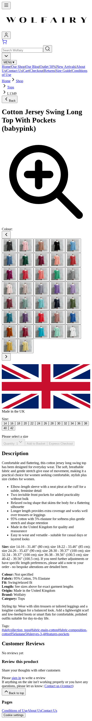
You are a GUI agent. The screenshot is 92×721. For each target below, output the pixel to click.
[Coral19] (41, 274)
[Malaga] (10, 303)
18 (18, 423)
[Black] (57, 246)
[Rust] (10, 332)
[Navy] (57, 303)
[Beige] (41, 246)
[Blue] (73, 246)
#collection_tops (18, 630)
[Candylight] (57, 260)
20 (25, 423)
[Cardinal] (73, 260)
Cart (26, 71)
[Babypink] (25, 246)
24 (38, 423)
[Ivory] (10, 289)
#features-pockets (57, 634)
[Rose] (57, 317)
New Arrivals (65, 67)
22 (31, 423)
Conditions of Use (14, 710)
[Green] (57, 274)
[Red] (41, 317)
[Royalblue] (73, 317)
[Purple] (25, 317)
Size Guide (63, 71)
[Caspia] (10, 274)
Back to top (16, 693)
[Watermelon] (57, 332)
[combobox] (6, 56)
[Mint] (41, 303)
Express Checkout (61, 443)
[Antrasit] (10, 246)
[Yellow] (10, 346)
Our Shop (18, 67)
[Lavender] (41, 289)
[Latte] (25, 289)
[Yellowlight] (25, 346)
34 (72, 423)
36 (78, 423)
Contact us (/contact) (58, 686)
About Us (34, 710)
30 (58, 423)
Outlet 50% (48, 67)
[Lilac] (73, 289)
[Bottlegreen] (25, 260)
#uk (4, 630)
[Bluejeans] (10, 260)
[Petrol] (10, 317)
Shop (19, 81)
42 (11, 428)
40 (5, 428)
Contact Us (14, 71)
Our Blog (32, 67)
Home (6, 67)
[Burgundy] (41, 260)
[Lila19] (57, 289)
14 (5, 423)
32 (65, 423)
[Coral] (25, 274)
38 (85, 423)
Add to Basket (36, 443)
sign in (16, 678)
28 (52, 423)
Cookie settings (14, 715)
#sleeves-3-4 (36, 634)
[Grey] (73, 274)
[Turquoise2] (41, 332)
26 (45, 423)
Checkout (36, 71)
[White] (73, 332)
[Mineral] (25, 303)
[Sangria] (25, 332)
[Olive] (73, 303)
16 (11, 423)
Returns (49, 71)
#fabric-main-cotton (44, 630)
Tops (10, 87)
